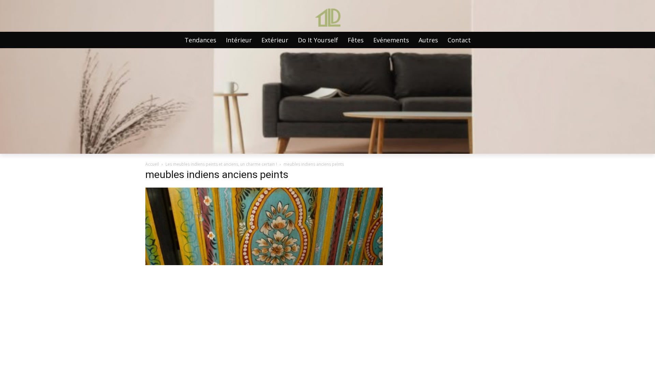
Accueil (152, 164)
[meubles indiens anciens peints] (264, 263)
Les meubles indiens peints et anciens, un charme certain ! (221, 164)
